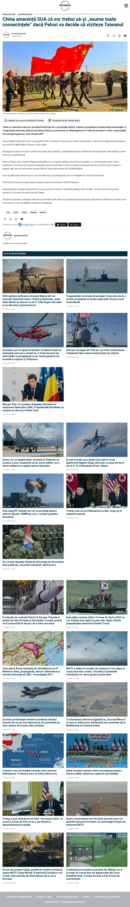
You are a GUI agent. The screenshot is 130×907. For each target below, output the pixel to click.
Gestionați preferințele (67, 897)
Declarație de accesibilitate (107, 897)
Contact (86, 897)
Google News (29, 224)
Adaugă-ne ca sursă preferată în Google (26, 120)
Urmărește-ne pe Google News (66, 120)
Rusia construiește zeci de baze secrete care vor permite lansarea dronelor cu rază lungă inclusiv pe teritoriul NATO (96, 821)
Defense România (9, 14)
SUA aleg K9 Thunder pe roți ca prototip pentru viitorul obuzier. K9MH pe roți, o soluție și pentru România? (30, 513)
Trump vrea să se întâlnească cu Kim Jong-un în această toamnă (94, 512)
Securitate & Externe (25, 14)
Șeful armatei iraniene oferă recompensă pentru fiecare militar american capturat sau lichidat (94, 772)
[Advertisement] (96, 393)
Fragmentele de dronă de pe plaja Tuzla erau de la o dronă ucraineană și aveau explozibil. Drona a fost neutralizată (96, 299)
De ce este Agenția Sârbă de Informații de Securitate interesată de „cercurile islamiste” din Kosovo (33, 563)
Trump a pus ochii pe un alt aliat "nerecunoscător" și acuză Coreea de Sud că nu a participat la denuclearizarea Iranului (33, 821)
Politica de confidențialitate (19, 897)
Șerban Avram (20, 34)
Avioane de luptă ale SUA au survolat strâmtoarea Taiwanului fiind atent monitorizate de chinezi (95, 352)
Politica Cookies (44, 897)
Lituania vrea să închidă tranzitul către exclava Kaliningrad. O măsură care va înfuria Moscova (30, 772)
